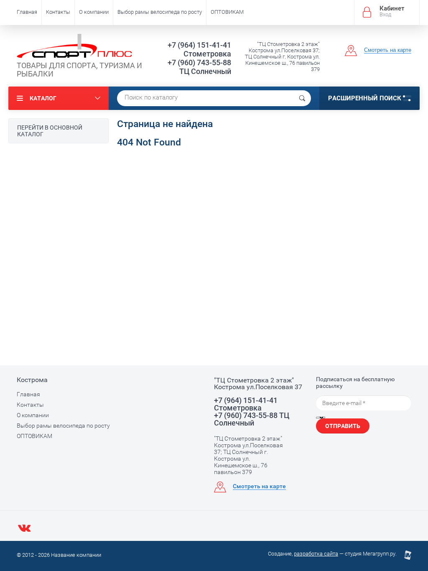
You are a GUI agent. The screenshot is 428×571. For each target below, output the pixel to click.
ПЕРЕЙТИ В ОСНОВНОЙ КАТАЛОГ (49, 131)
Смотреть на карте (387, 50)
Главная (27, 12)
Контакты (58, 12)
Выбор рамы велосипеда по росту (159, 12)
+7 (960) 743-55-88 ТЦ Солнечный (199, 67)
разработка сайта (316, 554)
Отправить (342, 426)
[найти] (302, 98)
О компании (94, 12)
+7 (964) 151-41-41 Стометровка (199, 49)
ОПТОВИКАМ (227, 12)
